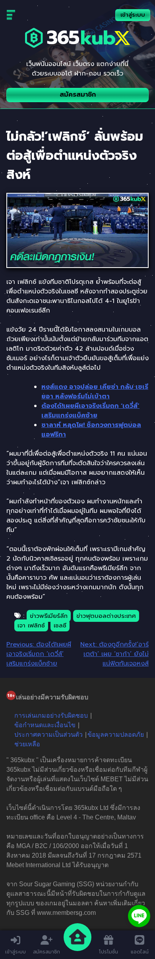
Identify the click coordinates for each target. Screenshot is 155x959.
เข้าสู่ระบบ (132, 15)
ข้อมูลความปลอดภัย (115, 734)
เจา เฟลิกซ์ (31, 625)
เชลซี (60, 625)
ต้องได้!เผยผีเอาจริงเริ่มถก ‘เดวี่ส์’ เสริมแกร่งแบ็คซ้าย (90, 410)
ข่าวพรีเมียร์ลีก (49, 616)
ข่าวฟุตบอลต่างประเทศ (106, 616)
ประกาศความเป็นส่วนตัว (48, 734)
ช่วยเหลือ (27, 744)
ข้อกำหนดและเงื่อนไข (45, 725)
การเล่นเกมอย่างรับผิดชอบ (51, 715)
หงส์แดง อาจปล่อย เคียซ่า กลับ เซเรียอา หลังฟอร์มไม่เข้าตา (94, 391)
